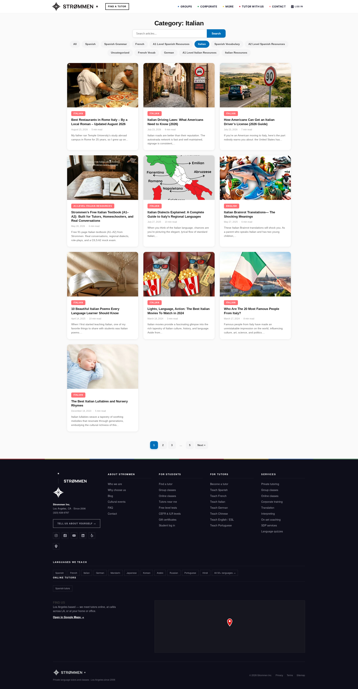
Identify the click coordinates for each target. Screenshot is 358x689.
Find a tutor (165, 484)
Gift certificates (167, 519)
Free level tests (168, 507)
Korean (146, 572)
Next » (201, 445)
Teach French (218, 496)
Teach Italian (217, 501)
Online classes (167, 496)
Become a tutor (219, 484)
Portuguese (190, 572)
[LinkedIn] (83, 535)
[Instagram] (56, 535)
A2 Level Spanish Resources (266, 44)
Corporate (208, 6)
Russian (174, 572)
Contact (279, 6)
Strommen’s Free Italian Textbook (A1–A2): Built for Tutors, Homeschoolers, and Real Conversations (102, 216)
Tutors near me (168, 501)
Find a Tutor (117, 6)
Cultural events (116, 501)
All (75, 44)
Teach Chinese (219, 513)
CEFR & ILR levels (170, 513)
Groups (186, 6)
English (231, 206)
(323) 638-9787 (61, 512)
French (139, 44)
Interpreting (268, 513)
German (169, 52)
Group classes (167, 490)
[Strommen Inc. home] (70, 485)
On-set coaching (271, 519)
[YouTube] (74, 535)
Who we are (115, 484)
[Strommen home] (84, 672)
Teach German (219, 507)
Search (216, 33)
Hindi (205, 572)
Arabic (160, 572)
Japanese (132, 572)
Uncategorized (120, 52)
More (229, 6)
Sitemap (301, 675)
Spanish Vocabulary (227, 44)
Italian (202, 44)
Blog (110, 496)
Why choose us (117, 490)
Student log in (167, 525)
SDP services (269, 525)
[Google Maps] (56, 546)
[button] (230, 626)
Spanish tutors (62, 588)
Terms (290, 675)
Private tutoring (270, 484)
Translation (267, 507)
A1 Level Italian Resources (199, 52)
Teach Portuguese (221, 525)
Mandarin (115, 572)
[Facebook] (65, 535)
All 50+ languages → (224, 572)
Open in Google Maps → (68, 617)
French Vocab (147, 52)
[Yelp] (92, 535)
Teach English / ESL (222, 519)
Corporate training (272, 501)
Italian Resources (236, 52)
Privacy (279, 675)
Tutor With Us (253, 6)
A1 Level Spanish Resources (171, 44)
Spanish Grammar (115, 44)
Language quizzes (272, 531)
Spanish (90, 44)
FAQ (110, 507)
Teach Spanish (219, 490)
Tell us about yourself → (76, 523)
